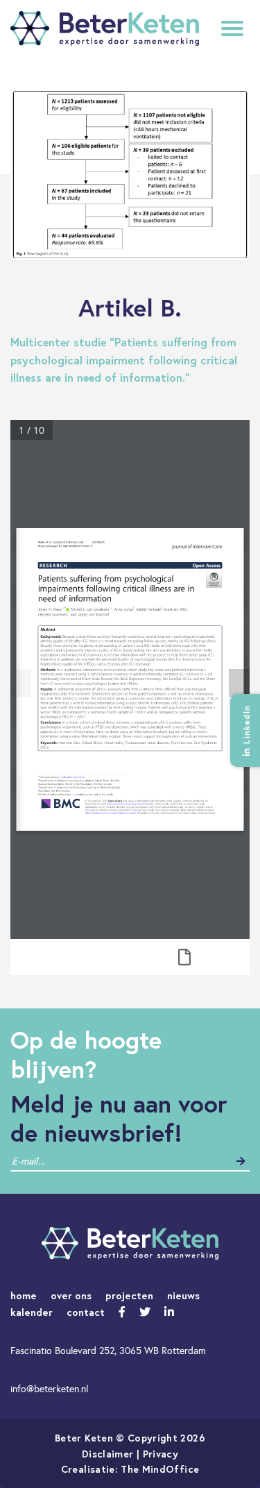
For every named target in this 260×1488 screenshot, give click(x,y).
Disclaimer (108, 1453)
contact (86, 1312)
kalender (31, 1312)
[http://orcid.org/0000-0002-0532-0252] (67, 609)
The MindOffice (160, 1469)
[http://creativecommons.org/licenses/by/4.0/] (130, 804)
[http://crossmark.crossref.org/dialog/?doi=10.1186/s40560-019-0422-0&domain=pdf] (214, 580)
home (23, 1295)
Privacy (160, 1453)
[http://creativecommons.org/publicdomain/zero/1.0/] (112, 813)
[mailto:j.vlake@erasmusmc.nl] (72, 777)
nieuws (183, 1295)
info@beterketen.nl (49, 1389)
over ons (71, 1295)
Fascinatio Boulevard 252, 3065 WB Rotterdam (108, 1350)
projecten (129, 1295)
